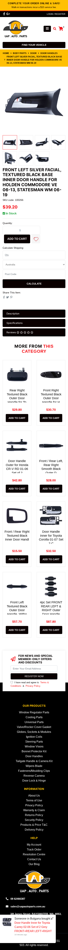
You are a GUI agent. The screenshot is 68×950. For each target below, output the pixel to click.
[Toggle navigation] (47, 29)
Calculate (34, 283)
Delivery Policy (34, 829)
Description (12, 313)
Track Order (34, 849)
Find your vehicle (34, 45)
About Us (34, 795)
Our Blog (34, 864)
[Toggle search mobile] (53, 28)
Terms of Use (34, 800)
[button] (36, 239)
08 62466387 (17, 898)
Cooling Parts (34, 717)
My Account (34, 844)
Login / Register (56, 14)
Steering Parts (34, 741)
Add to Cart (17, 238)
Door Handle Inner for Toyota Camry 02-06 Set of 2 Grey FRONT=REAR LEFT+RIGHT (33, 927)
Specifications (14, 322)
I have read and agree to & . (30, 684)
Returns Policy (34, 815)
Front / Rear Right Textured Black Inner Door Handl (17, 535)
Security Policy (34, 819)
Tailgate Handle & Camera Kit (34, 761)
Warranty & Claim (34, 810)
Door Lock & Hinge (34, 780)
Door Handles (34, 756)
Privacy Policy (33, 686)
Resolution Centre (34, 854)
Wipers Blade (34, 765)
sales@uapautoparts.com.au (27, 906)
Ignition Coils (34, 736)
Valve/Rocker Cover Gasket (34, 727)
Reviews (11, 332)
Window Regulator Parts (34, 712)
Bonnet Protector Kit (34, 751)
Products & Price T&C (34, 824)
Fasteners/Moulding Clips (34, 770)
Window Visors (34, 746)
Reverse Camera (34, 775)
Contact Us (34, 859)
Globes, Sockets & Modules (34, 731)
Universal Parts (34, 722)
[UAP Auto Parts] (16, 28)
